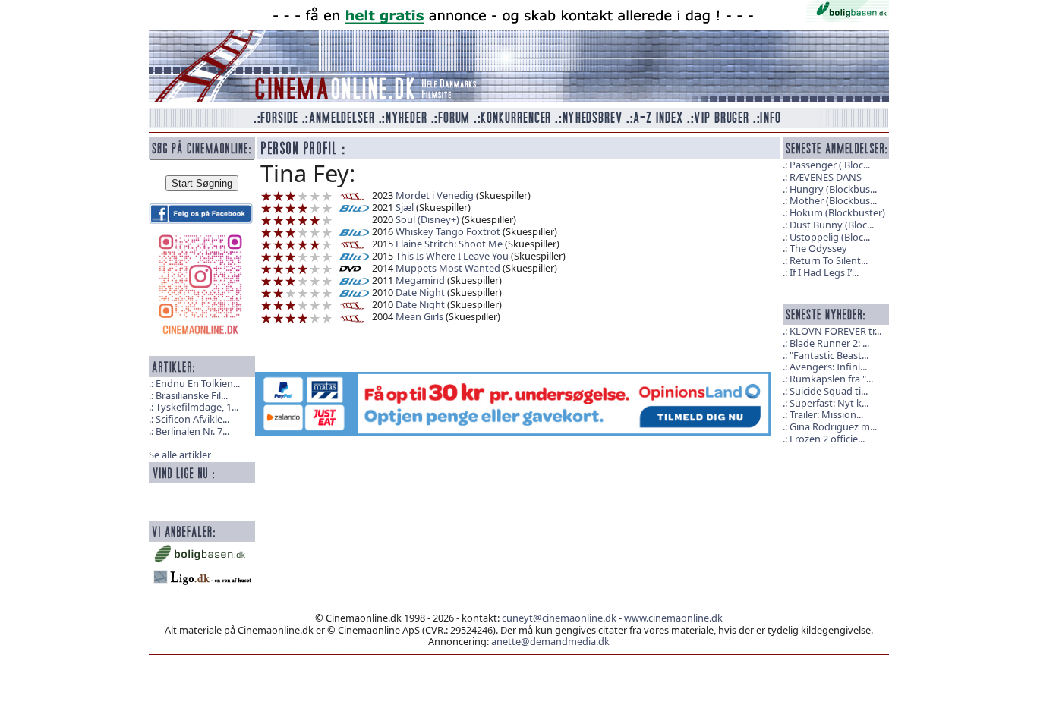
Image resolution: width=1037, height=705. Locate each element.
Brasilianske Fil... (192, 395)
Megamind (420, 280)
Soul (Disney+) (427, 219)
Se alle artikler (180, 454)
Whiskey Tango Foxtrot (448, 231)
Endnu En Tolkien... (198, 383)
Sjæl (405, 207)
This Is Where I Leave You (452, 256)
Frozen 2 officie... (827, 438)
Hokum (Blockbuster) (837, 212)
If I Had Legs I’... (824, 272)
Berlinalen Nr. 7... (192, 431)
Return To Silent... (829, 260)
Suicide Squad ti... (829, 391)
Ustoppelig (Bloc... (830, 237)
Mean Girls (419, 316)
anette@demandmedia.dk (550, 641)
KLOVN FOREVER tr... (835, 331)
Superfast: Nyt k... (829, 403)
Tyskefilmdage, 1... (197, 407)
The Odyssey (818, 248)
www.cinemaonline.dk (673, 618)
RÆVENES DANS (826, 177)
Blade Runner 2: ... (829, 343)
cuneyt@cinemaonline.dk (559, 618)
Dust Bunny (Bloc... (832, 224)
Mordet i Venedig (435, 195)
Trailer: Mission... (826, 414)
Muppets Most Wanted (448, 268)
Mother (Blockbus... (833, 200)
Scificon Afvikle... (192, 419)
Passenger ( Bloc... (830, 165)
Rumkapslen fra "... (831, 379)
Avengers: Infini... (828, 366)
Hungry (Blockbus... (833, 189)
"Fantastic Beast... (829, 355)
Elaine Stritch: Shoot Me (449, 243)
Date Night (420, 292)
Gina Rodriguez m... (833, 426)
